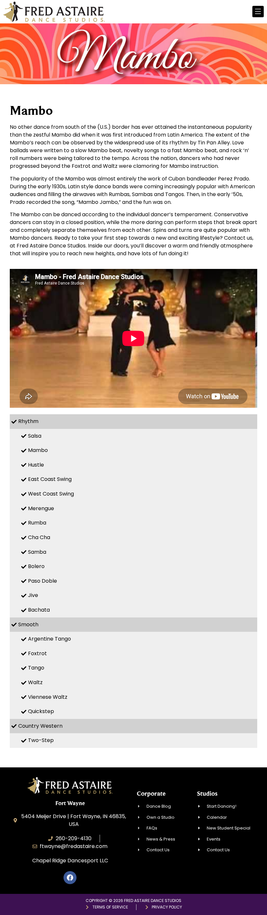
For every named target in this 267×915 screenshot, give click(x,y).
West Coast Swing (51, 493)
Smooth (28, 624)
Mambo (38, 450)
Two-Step (41, 740)
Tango (36, 667)
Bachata (39, 610)
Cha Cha (39, 537)
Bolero (36, 566)
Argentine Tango (49, 639)
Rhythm (28, 421)
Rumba (37, 522)
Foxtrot (37, 653)
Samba (37, 552)
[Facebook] (70, 877)
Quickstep (41, 711)
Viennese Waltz (47, 697)
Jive (33, 595)
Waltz (35, 682)
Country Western (40, 726)
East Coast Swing (50, 479)
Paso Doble (42, 581)
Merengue (41, 508)
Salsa (34, 436)
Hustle (36, 465)
